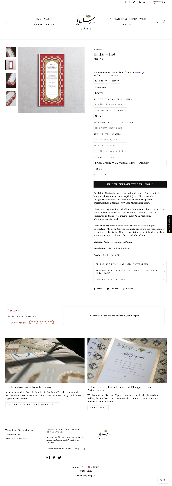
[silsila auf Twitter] (59, 457)
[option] (51, 80)
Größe (98, 75)
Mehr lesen (98, 408)
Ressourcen (44, 24)
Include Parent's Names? (110, 111)
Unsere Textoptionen (111, 279)
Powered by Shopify (86, 476)
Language (100, 87)
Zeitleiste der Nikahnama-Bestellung (122, 264)
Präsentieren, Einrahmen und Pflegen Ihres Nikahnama (126, 272)
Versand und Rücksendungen (19, 430)
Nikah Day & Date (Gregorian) (114, 122)
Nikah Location (104, 146)
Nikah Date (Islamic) (108, 134)
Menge (98, 169)
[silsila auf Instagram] (48, 457)
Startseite (98, 49)
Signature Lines (105, 157)
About (127, 24)
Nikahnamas (44, 19)
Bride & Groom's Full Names (113, 99)
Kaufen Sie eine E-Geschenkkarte (32, 405)
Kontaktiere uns (12, 434)
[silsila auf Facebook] (53, 457)
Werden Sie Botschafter (16, 439)
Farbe (114, 75)
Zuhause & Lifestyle (128, 19)
